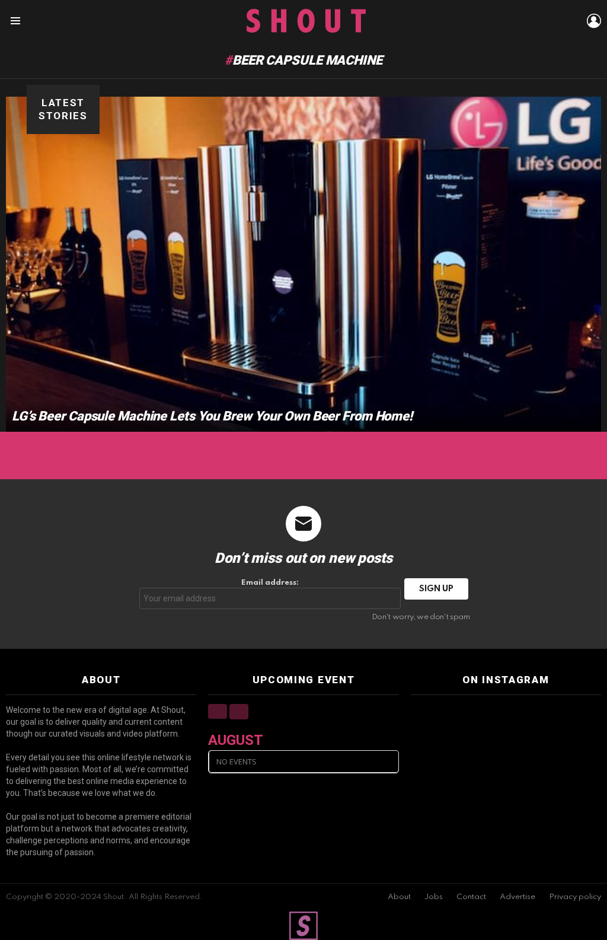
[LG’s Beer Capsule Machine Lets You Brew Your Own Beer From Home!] (303, 264)
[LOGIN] (594, 21)
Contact (471, 897)
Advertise (517, 897)
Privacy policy (575, 897)
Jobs (433, 897)
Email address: (270, 583)
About (399, 897)
